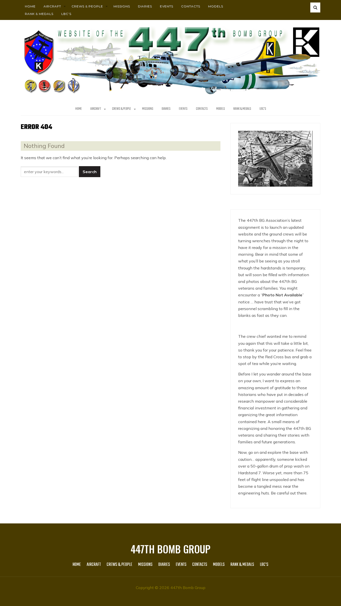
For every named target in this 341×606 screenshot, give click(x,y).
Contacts (190, 6)
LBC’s (66, 13)
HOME (30, 6)
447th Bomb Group (170, 548)
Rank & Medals (39, 13)
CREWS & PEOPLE (87, 6)
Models (215, 6)
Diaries (145, 6)
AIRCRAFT (52, 6)
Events (166, 6)
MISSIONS (121, 6)
